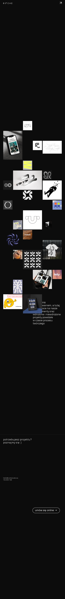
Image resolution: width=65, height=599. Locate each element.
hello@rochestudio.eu (10, 478)
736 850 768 (7, 480)
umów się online (46, 510)
